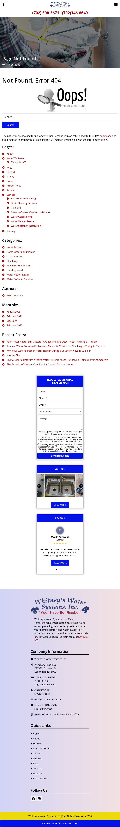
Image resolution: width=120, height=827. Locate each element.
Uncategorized (15, 270)
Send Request (59, 456)
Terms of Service (65, 434)
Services (11, 194)
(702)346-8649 (75, 12)
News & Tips (13, 355)
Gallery (10, 176)
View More (60, 505)
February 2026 (14, 316)
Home (10, 181)
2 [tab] (56, 566)
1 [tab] (53, 566)
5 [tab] (67, 566)
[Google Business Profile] (39, 795)
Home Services (15, 247)
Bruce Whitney (15, 295)
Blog (9, 167)
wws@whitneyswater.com (48, 696)
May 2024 (12, 320)
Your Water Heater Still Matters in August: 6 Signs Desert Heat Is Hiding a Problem (52, 341)
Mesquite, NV (18, 162)
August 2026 (13, 311)
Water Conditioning (21, 216)
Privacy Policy (14, 185)
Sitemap (11, 231)
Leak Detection (15, 256)
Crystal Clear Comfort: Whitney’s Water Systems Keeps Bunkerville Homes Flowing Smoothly (57, 359)
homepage (106, 136)
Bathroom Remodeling (23, 198)
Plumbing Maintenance (19, 265)
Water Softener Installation (26, 225)
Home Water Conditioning (21, 252)
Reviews (11, 190)
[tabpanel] (60, 544)
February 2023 (14, 325)
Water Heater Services (23, 221)
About (10, 153)
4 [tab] (63, 566)
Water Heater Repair (18, 274)
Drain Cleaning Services (24, 203)
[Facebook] (33, 795)
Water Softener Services (20, 279)
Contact (11, 172)
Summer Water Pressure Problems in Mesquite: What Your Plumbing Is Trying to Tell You (56, 346)
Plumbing (16, 207)
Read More (60, 559)
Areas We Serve (15, 158)
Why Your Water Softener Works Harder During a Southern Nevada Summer (49, 350)
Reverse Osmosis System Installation (31, 212)
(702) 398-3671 (45, 12)
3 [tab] (60, 566)
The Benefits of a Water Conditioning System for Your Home (40, 364)
